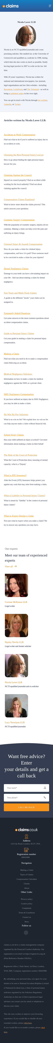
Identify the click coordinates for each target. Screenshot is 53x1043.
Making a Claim (11, 353)
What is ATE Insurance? (15, 475)
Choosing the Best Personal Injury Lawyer (24, 155)
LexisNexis (18, 89)
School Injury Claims (14, 434)
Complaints (26, 908)
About (26, 888)
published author (17, 93)
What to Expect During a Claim (19, 516)
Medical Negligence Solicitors (18, 374)
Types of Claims (26, 875)
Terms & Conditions (27, 913)
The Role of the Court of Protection (20, 455)
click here (28, 1023)
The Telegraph (33, 89)
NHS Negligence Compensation (19, 394)
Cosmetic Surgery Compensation (19, 219)
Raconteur (8, 89)
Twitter (17, 104)
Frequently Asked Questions (17, 313)
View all (9, 566)
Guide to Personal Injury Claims (19, 333)
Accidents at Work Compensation (19, 134)
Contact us (27, 917)
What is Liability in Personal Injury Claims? (24, 495)
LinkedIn (7, 104)
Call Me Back (26, 807)
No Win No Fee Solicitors (16, 414)
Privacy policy (27, 899)
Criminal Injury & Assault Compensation (23, 244)
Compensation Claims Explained (19, 199)
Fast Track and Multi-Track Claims (20, 293)
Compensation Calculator (27, 879)
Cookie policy (26, 904)
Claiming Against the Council (18, 175)
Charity (27, 884)
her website (42, 100)
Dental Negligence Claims (16, 268)
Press (27, 922)
